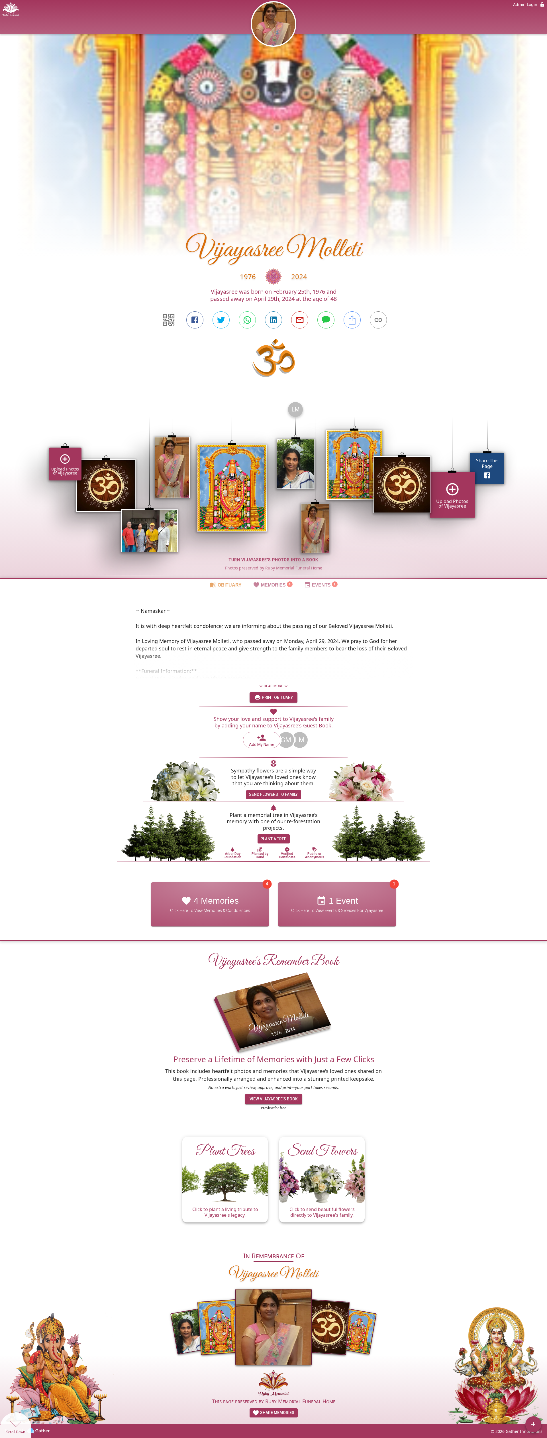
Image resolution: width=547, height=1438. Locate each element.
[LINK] (378, 319)
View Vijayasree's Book (274, 1099)
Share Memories (276, 1412)
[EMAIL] (299, 319)
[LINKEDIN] (273, 319)
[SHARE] (352, 319)
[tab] (225, 584)
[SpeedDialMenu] (533, 1424)
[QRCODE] (168, 319)
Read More (273, 686)
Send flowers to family (273, 794)
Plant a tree (273, 839)
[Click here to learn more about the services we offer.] (273, 1384)
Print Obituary (277, 697)
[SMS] (325, 319)
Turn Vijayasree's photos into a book (273, 559)
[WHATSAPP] (247, 319)
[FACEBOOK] (194, 319)
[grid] (273, 488)
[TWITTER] (221, 319)
